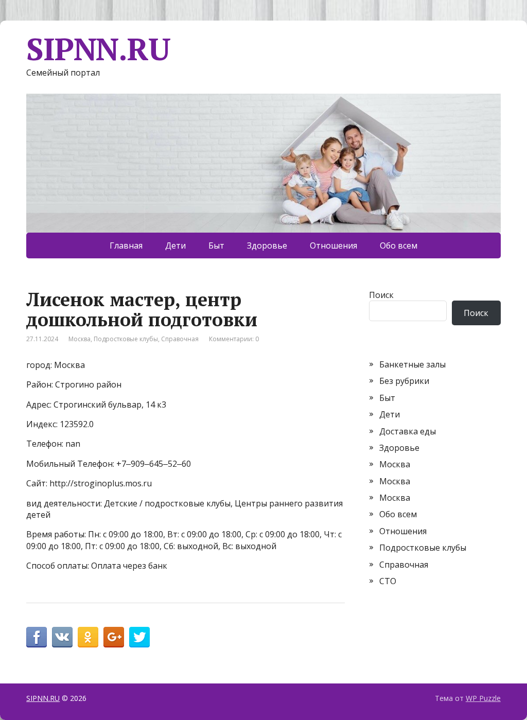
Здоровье (267, 245)
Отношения (333, 245)
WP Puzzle (483, 698)
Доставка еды (407, 431)
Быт (216, 245)
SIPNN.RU (98, 49)
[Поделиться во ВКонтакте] (62, 637)
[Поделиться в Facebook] (36, 637)
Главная (126, 245)
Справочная (180, 339)
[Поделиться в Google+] (113, 637)
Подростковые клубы (126, 339)
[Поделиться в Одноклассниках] (88, 637)
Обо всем (398, 245)
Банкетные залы (412, 364)
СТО (387, 581)
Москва (79, 339)
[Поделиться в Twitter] (139, 637)
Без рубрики (404, 381)
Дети (175, 245)
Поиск (381, 295)
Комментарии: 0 (234, 339)
